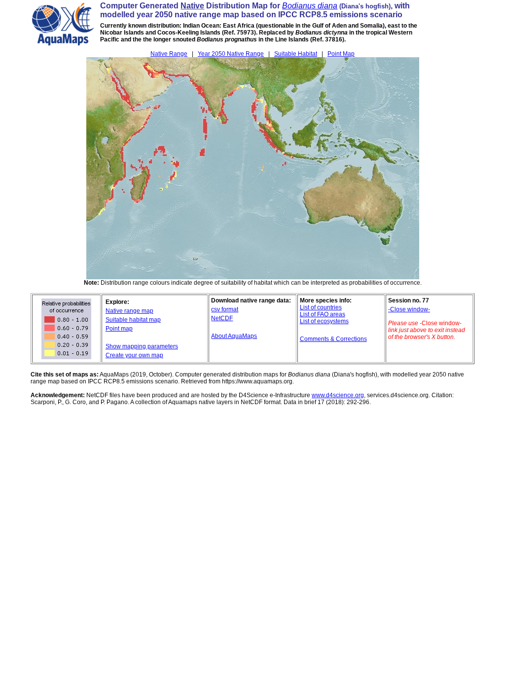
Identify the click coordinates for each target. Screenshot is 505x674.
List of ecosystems (324, 321)
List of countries (321, 307)
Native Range (168, 53)
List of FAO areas (322, 314)
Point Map (341, 53)
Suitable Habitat (295, 53)
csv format (224, 309)
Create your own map (134, 355)
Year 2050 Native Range (231, 53)
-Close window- (409, 309)
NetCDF (222, 318)
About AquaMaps (234, 336)
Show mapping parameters (142, 346)
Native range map (129, 310)
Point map (119, 328)
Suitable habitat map (133, 319)
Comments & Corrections (333, 339)
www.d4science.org (338, 395)
